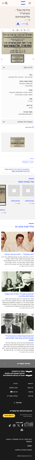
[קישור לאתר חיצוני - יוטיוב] (22, 430)
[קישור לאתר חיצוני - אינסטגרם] (14, 425)
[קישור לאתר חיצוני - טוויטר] (18, 425)
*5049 (29, 446)
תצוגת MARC (28, 127)
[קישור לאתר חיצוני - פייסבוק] (22, 425)
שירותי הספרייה (23, 363)
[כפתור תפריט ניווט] (30, 3)
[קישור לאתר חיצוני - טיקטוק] (10, 425)
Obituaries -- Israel (28, 162)
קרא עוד (18, 402)
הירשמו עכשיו (9, 416)
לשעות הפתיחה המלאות (23, 450)
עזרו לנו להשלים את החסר (20, 171)
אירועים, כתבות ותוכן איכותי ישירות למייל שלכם (26, 415)
